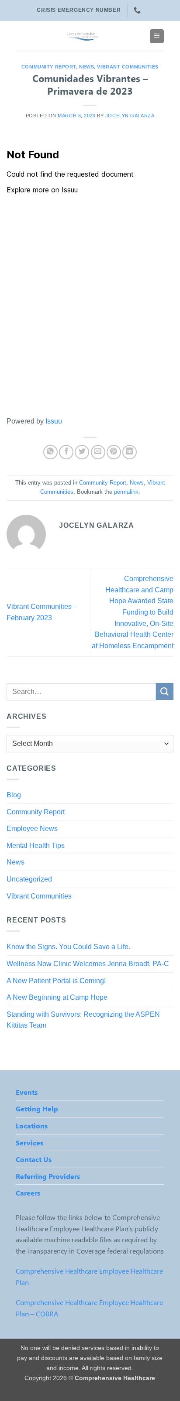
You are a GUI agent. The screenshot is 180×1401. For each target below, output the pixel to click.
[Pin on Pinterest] (114, 452)
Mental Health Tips (36, 845)
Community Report (48, 66)
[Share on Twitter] (82, 452)
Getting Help (37, 1108)
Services (29, 1142)
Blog (14, 795)
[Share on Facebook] (66, 452)
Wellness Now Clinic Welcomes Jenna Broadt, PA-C (88, 963)
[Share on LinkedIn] (129, 452)
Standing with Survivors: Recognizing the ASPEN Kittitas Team (83, 1020)
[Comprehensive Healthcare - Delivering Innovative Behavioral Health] (82, 36)
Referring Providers (48, 1176)
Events (27, 1092)
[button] (157, 36)
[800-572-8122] (138, 10)
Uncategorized (29, 879)
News (86, 66)
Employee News (32, 828)
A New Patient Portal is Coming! (56, 980)
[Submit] (164, 691)
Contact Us (34, 1159)
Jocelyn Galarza (129, 115)
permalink (126, 492)
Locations (32, 1125)
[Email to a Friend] (98, 452)
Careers (28, 1192)
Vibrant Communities (128, 66)
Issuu (53, 421)
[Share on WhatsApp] (50, 452)
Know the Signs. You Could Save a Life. (68, 946)
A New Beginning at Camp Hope (57, 997)
